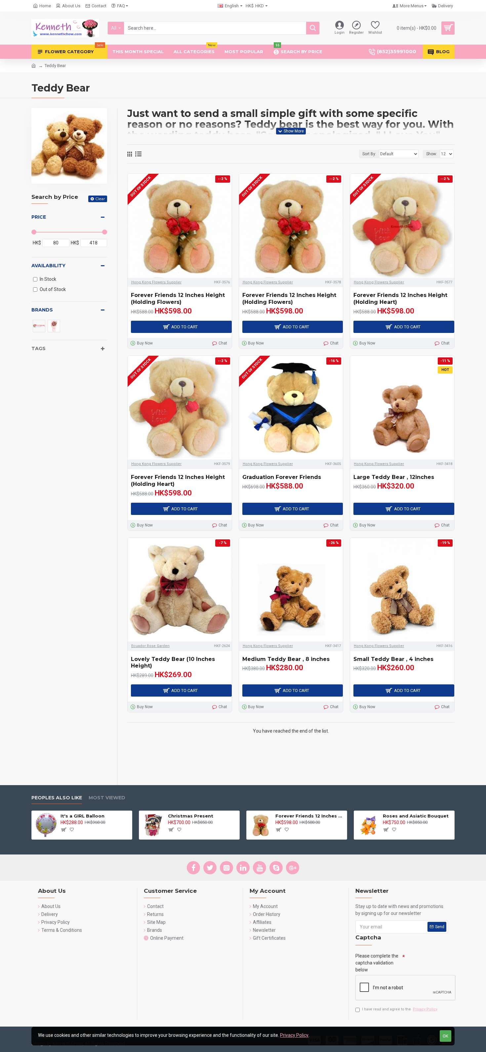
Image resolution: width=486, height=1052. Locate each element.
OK (445, 1036)
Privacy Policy (294, 1035)
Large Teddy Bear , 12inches (393, 477)
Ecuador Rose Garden (150, 646)
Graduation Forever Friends (281, 477)
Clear (100, 198)
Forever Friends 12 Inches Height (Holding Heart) (400, 298)
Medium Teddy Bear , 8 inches (286, 659)
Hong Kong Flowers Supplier (156, 282)
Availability (48, 266)
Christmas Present (190, 815)
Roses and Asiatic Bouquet (416, 815)
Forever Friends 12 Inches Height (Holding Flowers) (178, 298)
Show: (431, 154)
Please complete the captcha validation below (376, 962)
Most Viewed (107, 798)
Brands (42, 310)
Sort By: (369, 154)
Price (38, 217)
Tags (38, 348)
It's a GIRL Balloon (82, 815)
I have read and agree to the (399, 1009)
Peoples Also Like (56, 798)
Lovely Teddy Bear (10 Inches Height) (173, 662)
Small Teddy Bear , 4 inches (393, 659)
